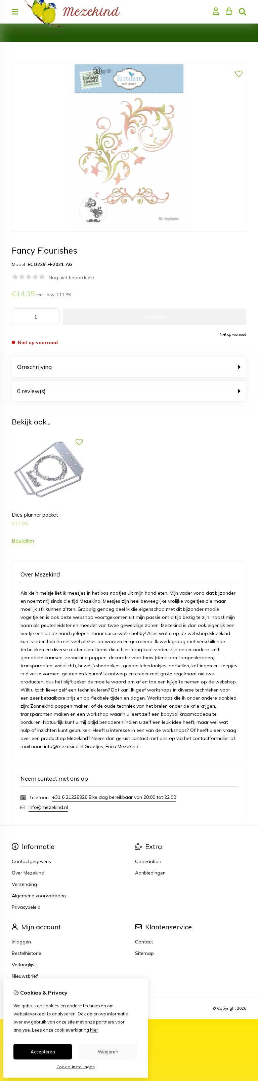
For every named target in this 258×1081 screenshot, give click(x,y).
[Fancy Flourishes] (129, 230)
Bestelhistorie (26, 953)
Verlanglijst (24, 965)
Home (18, 33)
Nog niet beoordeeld (71, 277)
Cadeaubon (148, 861)
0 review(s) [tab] (31, 391)
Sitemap (144, 953)
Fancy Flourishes (49, 33)
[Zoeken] (242, 11)
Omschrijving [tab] (34, 366)
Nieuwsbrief (25, 976)
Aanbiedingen (150, 873)
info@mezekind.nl (48, 807)
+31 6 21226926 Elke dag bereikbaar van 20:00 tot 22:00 (114, 797)
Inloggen (21, 942)
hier (94, 1030)
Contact (144, 942)
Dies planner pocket (35, 515)
